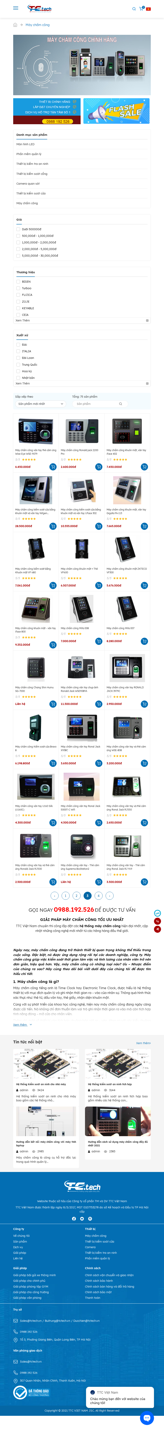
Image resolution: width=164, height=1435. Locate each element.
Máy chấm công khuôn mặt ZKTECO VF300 (127, 570)
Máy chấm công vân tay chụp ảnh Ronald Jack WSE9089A (79, 689)
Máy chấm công (27, 203)
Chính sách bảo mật (98, 1292)
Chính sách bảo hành (99, 1281)
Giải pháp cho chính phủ (29, 1281)
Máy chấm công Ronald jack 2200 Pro (79, 452)
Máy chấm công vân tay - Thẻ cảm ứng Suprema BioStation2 (80, 867)
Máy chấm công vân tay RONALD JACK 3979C (125, 689)
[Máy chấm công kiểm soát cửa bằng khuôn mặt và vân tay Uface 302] (81, 490)
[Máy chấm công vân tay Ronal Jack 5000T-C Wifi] (81, 786)
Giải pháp (19, 1253)
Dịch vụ (18, 1247)
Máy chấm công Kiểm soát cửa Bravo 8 (35, 748)
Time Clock (66, 988)
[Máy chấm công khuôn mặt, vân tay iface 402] (127, 430)
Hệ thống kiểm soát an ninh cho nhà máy (41, 1084)
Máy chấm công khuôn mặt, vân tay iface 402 (126, 452)
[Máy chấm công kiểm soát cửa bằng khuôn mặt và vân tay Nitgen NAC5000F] (36, 490)
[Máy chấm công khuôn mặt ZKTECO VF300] (127, 549)
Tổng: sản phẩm (84, 396)
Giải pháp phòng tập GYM (30, 1286)
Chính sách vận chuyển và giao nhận (109, 1275)
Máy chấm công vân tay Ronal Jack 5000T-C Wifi (80, 808)
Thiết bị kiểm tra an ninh (32, 164)
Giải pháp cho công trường (31, 1292)
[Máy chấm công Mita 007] (127, 608)
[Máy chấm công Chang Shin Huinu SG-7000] (36, 668)
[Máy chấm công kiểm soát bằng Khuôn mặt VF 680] (36, 549)
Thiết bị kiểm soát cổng (31, 174)
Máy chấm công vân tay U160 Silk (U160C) (34, 808)
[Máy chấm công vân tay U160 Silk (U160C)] (36, 786)
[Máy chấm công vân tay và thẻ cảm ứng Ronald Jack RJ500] (36, 846)
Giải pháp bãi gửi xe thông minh (34, 1275)
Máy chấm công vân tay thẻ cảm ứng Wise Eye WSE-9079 (35, 452)
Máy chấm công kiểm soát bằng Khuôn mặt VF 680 (33, 570)
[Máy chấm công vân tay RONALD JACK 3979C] (127, 668)
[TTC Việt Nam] (40, 8)
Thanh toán (92, 1298)
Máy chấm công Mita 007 (120, 628)
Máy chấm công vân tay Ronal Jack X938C (80, 748)
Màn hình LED (25, 144)
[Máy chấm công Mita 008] (81, 608)
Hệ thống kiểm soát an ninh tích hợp (110, 1084)
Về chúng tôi (21, 1236)
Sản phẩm (20, 1241)
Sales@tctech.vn (31, 1321)
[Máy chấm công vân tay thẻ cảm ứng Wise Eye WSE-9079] (36, 430)
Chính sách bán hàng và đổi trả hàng (109, 1286)
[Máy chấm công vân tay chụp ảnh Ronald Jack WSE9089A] (81, 668)
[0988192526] (157, 921)
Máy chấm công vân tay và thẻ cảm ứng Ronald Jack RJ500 (35, 867)
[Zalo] (157, 913)
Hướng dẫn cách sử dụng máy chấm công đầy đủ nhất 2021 (118, 1143)
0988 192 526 (28, 1332)
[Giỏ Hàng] (141, 9)
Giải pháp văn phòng (27, 1298)
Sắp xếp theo (24, 396)
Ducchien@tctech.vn (86, 1321)
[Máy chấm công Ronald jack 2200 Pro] (81, 430)
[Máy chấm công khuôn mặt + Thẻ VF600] (81, 549)
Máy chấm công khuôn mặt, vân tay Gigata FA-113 (126, 511)
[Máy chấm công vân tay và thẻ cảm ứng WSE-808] (127, 727)
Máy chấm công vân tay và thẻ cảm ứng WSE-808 (126, 748)
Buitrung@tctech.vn (58, 1321)
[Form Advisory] (157, 929)
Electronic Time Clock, (100, 988)
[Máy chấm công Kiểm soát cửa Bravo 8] (36, 727)
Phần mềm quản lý (28, 154)
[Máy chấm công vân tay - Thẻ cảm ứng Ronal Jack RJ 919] (127, 846)
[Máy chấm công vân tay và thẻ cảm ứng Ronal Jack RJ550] (127, 786)
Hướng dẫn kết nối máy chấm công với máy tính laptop (46, 1143)
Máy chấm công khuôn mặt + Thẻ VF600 (79, 570)
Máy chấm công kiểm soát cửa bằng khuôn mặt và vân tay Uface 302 (81, 511)
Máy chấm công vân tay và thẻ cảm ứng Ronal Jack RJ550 (126, 808)
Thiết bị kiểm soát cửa (31, 193)
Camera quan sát (28, 183)
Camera (90, 1247)
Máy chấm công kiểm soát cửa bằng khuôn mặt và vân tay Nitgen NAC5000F (35, 511)
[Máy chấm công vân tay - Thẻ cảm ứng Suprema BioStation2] (81, 846)
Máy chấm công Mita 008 (75, 628)
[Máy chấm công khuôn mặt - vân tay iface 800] (36, 608)
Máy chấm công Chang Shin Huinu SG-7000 (34, 689)
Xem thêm (143, 1043)
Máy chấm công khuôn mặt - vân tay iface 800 (35, 630)
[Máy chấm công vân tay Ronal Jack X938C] (81, 727)
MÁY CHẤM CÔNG (80, 919)
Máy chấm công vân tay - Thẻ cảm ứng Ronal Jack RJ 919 (126, 867)
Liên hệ (18, 1258)
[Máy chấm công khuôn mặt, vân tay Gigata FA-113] (127, 490)
